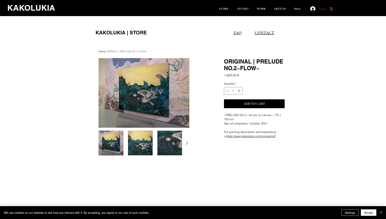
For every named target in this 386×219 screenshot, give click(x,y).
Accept (368, 213)
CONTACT (264, 32)
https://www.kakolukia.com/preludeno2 (250, 136)
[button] (332, 8)
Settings (350, 213)
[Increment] (239, 90)
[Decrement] (227, 90)
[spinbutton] (233, 90)
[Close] (381, 212)
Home (102, 51)
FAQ (237, 32)
